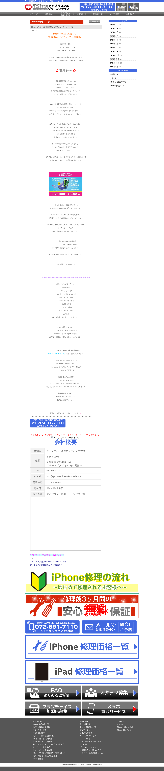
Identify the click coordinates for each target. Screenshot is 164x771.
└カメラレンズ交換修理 (42, 742)
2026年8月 (114, 25)
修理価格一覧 (98, 14)
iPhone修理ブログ (117, 86)
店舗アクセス (85, 730)
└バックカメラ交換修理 (42, 739)
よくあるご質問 (86, 733)
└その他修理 (38, 759)
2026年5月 (114, 36)
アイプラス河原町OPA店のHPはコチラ (46, 565)
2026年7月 (114, 28)
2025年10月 (114, 63)
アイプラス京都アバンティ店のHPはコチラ (48, 562)
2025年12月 (114, 55)
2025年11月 (114, 59)
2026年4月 (114, 40)
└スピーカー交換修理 (41, 747)
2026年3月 (114, 44)
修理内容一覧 (81, 14)
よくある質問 (114, 14)
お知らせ (113, 78)
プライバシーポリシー (89, 747)
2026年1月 (114, 51)
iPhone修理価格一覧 (88, 727)
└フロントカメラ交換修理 (43, 736)
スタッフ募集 (85, 739)
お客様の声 (130, 14)
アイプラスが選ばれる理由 (65, 14)
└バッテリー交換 (39, 730)
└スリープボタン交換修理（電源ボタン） (49, 753)
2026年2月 (114, 48)
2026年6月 (114, 32)
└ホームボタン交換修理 (42, 750)
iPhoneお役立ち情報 (118, 82)
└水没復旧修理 (39, 733)
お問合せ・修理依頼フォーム (91, 753)
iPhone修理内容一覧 (41, 724)
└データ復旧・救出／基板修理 (45, 756)
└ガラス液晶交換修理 (41, 727)
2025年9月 (114, 67)
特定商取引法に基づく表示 (90, 750)
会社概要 (83, 744)
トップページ (33, 14)
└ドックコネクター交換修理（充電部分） (49, 744)
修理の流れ (49, 14)
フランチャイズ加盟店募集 (90, 742)
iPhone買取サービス (88, 736)
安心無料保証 (85, 724)
